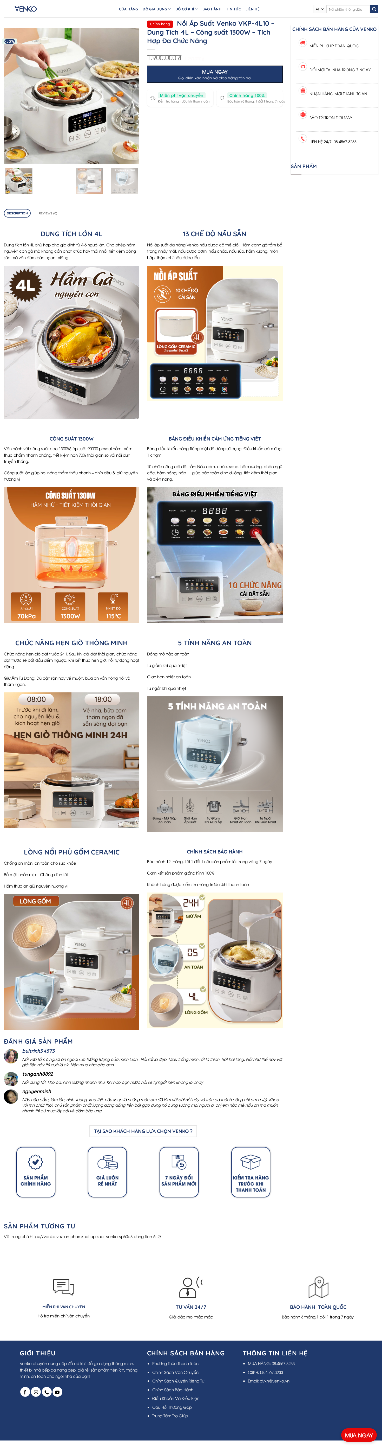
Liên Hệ (253, 9)
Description (17, 213)
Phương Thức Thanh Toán (175, 1363)
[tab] (17, 213)
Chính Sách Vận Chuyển (175, 1372)
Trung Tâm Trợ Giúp (170, 1415)
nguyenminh (36, 1091)
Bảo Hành (211, 9)
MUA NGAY (359, 1434)
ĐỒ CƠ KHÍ (184, 9)
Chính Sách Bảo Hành (172, 1389)
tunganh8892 (37, 1074)
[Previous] (13, 96)
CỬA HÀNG (128, 9)
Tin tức (233, 9)
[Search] (374, 9)
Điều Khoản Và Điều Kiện (175, 1398)
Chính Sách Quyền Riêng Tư (178, 1380)
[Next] (130, 96)
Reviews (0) (48, 213)
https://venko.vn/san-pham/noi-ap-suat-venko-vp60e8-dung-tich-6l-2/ (95, 1236)
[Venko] (31, 8)
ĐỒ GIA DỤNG (155, 9)
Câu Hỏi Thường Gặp (172, 1407)
